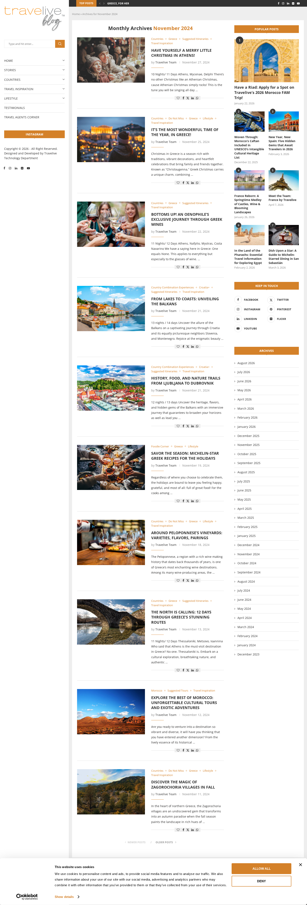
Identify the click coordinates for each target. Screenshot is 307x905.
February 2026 (247, 417)
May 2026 (244, 390)
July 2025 (243, 481)
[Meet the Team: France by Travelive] (284, 180)
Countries (12, 80)
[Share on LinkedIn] (192, 98)
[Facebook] (4, 168)
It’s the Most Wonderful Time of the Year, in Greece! (184, 132)
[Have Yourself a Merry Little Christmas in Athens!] (111, 60)
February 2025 (247, 527)
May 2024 (244, 609)
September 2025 (248, 463)
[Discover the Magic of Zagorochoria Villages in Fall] (111, 791)
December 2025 (248, 436)
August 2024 (246, 581)
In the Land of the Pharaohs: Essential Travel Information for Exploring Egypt (248, 257)
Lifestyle (11, 98)
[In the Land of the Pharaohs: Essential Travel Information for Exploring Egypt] (249, 235)
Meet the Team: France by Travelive (282, 198)
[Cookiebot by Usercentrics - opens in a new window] (27, 897)
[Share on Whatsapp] (197, 98)
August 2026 (246, 363)
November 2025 (248, 445)
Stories (10, 70)
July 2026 (243, 372)
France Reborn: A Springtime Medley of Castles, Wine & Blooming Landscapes (247, 204)
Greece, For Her (118, 3)
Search (60, 44)
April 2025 (244, 509)
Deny (261, 881)
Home (8, 61)
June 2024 (244, 600)
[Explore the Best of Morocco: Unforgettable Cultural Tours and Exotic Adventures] (111, 711)
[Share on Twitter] (187, 98)
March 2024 (245, 627)
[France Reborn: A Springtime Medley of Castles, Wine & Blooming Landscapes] (249, 180)
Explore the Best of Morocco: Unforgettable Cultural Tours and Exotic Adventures (184, 702)
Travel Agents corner (21, 117)
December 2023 (248, 654)
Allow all (261, 868)
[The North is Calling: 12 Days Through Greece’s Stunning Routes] (111, 622)
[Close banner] (300, 864)
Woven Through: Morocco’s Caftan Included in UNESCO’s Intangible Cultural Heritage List (249, 147)
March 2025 (245, 518)
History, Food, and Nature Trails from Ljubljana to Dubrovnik (185, 381)
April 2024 (244, 618)
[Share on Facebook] (183, 98)
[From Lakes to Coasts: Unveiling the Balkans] (111, 308)
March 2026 (245, 408)
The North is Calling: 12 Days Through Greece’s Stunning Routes (181, 617)
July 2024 (243, 590)
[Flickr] (22, 168)
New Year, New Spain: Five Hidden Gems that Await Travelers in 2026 (282, 143)
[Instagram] (10, 168)
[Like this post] (178, 98)
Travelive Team (165, 62)
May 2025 (244, 499)
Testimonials (14, 108)
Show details (64, 897)
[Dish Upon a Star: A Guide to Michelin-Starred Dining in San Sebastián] (284, 235)
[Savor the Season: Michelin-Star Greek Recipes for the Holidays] (111, 467)
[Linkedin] (16, 168)
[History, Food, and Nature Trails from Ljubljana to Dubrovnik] (111, 388)
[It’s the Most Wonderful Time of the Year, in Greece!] (111, 139)
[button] (99, 3)
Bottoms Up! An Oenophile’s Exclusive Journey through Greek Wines (186, 219)
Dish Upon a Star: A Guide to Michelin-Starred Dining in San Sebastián (284, 257)
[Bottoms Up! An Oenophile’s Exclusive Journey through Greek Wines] (111, 224)
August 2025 (246, 472)
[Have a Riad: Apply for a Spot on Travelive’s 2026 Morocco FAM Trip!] (266, 60)
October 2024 (246, 563)
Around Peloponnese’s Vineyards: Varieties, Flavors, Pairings (186, 535)
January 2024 (246, 645)
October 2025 (246, 454)
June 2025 (244, 490)
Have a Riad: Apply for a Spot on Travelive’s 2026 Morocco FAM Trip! (264, 92)
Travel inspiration (18, 89)
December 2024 (248, 545)
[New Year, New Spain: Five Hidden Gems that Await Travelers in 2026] (284, 121)
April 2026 (244, 399)
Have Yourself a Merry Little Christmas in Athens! (181, 53)
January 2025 (246, 536)
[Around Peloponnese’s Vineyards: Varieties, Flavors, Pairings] (111, 542)
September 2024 (248, 572)
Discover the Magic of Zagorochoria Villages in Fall (183, 784)
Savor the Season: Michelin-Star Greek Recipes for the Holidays (185, 456)
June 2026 (244, 381)
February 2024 (247, 636)
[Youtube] (28, 168)
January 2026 (246, 427)
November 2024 (248, 554)
